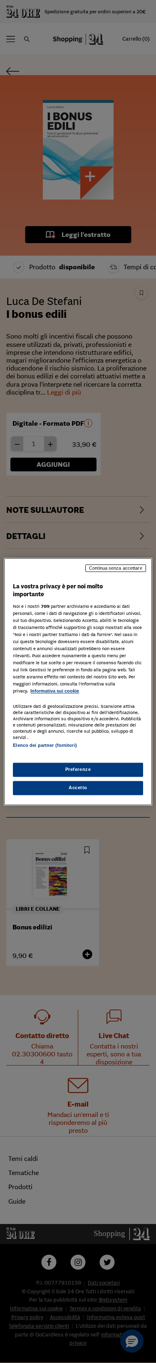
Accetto (78, 787)
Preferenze (78, 769)
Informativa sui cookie (54, 691)
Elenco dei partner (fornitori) (45, 745)
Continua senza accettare (115, 568)
